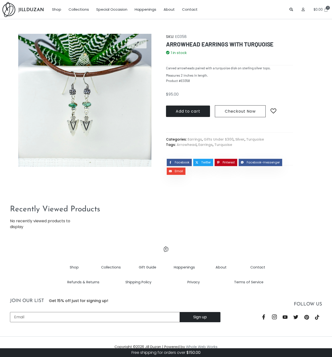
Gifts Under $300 (219, 139)
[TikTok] (317, 317)
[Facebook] (263, 317)
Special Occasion (111, 9)
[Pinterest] (306, 317)
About (169, 9)
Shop (56, 9)
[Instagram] (274, 317)
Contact (190, 9)
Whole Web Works (202, 346)
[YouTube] (285, 317)
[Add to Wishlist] (273, 111)
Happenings (145, 9)
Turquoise (255, 139)
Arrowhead (187, 144)
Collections (79, 9)
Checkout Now (240, 111)
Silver (240, 139)
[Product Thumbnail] (137, 43)
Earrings (195, 139)
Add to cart (188, 111)
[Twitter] (295, 317)
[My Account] (304, 9)
